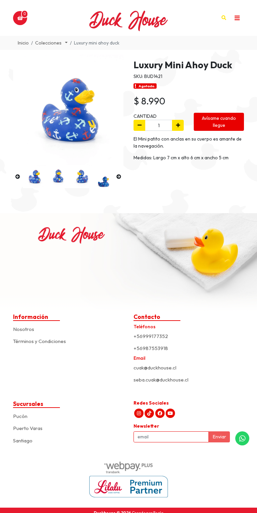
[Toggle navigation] (237, 18)
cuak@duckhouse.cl (155, 367)
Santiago (22, 440)
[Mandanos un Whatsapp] (242, 438)
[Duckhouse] (128, 17)
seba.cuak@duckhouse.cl (161, 379)
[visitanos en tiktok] (149, 413)
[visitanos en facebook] (160, 413)
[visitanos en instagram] (139, 413)
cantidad (145, 116)
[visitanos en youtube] (170, 413)
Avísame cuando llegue (219, 121)
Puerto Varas (27, 428)
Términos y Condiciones (39, 341)
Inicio (23, 43)
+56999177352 (151, 336)
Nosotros (23, 329)
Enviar (219, 437)
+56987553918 (151, 348)
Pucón (20, 416)
